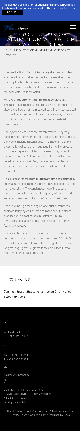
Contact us (19, 279)
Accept (12, 12)
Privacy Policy (19, 414)
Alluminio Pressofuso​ (16, 398)
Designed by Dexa (59, 414)
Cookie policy (38, 414)
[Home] (16, 27)
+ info (73, 8)
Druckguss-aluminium (16, 402)
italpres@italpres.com (16, 374)
